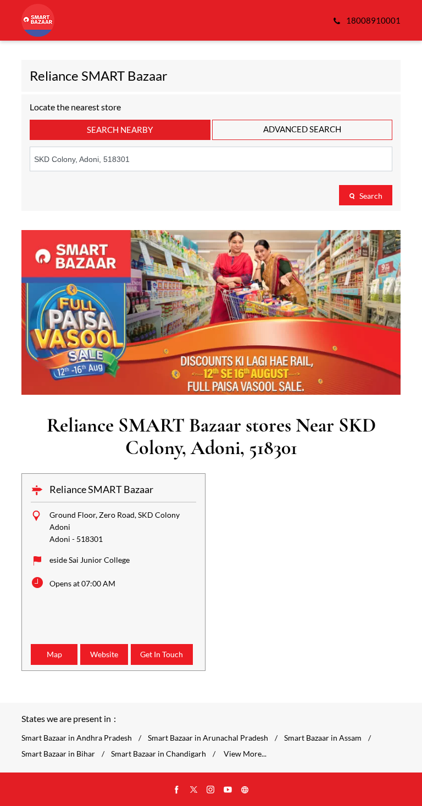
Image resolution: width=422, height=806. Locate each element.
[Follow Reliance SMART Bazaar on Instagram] (211, 790)
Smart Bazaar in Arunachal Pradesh (208, 738)
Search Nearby (120, 130)
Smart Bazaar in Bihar (58, 753)
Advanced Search (302, 129)
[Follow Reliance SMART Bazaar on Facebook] (177, 790)
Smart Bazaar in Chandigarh (158, 753)
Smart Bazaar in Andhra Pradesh (76, 738)
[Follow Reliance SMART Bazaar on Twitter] (194, 790)
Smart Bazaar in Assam (323, 738)
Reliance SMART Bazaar (101, 489)
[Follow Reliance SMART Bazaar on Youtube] (228, 790)
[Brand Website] (245, 790)
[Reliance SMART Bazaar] (37, 20)
